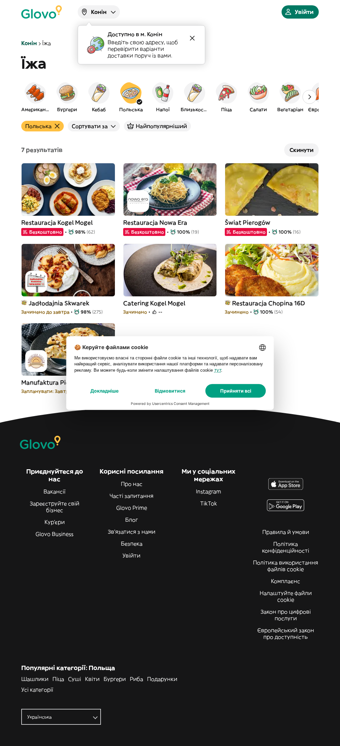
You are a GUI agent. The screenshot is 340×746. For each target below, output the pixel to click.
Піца (58, 679)
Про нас (131, 484)
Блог (131, 519)
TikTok (208, 503)
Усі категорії (37, 689)
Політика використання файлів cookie (285, 565)
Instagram (208, 491)
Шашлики (34, 679)
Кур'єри (54, 522)
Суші (74, 679)
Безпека (131, 543)
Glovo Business (54, 534)
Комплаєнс (285, 581)
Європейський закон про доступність (285, 633)
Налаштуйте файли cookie (286, 596)
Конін (29, 43)
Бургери (115, 679)
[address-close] (192, 38)
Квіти (92, 679)
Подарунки (162, 679)
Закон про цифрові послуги (286, 615)
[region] (170, 97)
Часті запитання (131, 495)
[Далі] (309, 97)
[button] (35, 97)
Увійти (131, 555)
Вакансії (54, 491)
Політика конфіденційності (285, 547)
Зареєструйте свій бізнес (54, 506)
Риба (136, 679)
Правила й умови (285, 532)
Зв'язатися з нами (131, 531)
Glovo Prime (131, 507)
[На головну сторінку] (41, 12)
